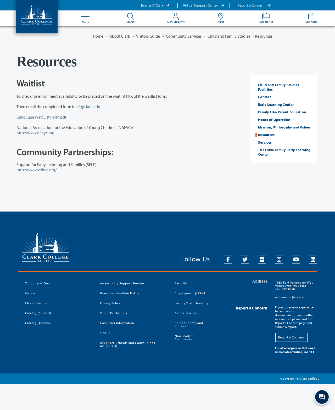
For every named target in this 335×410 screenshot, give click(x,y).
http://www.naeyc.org (35, 132)
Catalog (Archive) (38, 323)
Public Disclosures (113, 313)
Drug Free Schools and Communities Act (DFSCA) (127, 344)
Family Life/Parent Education (282, 112)
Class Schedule (36, 303)
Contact (264, 97)
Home (98, 36)
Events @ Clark (152, 5)
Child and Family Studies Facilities (278, 87)
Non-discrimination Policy (119, 293)
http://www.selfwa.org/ (36, 169)
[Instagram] (279, 259)
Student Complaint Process (189, 324)
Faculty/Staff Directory (192, 303)
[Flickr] (262, 259)
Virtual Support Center (201, 5)
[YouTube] (296, 259)
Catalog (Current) (38, 313)
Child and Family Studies (229, 36)
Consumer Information (117, 323)
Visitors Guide (148, 36)
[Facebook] (228, 259)
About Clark (119, 36)
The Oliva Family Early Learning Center (284, 152)
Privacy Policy (110, 303)
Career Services (186, 313)
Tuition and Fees (37, 283)
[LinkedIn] (313, 259)
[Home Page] (36, 14)
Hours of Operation (274, 119)
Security (181, 283)
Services (265, 142)
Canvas (30, 293)
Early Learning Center (276, 104)
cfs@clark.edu (88, 106)
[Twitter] (245, 259)
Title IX (105, 333)
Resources (266, 134)
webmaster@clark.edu (291, 297)
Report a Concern (251, 5)
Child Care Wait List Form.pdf (41, 117)
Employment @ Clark (190, 293)
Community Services (184, 36)
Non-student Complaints (184, 337)
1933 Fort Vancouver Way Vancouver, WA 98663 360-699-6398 (294, 285)
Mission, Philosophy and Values (284, 127)
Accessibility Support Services (122, 283)
